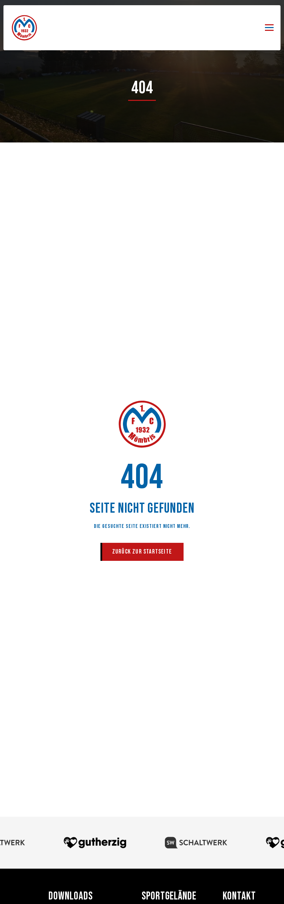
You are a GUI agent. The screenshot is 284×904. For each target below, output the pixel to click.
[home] (24, 28)
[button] (269, 27)
